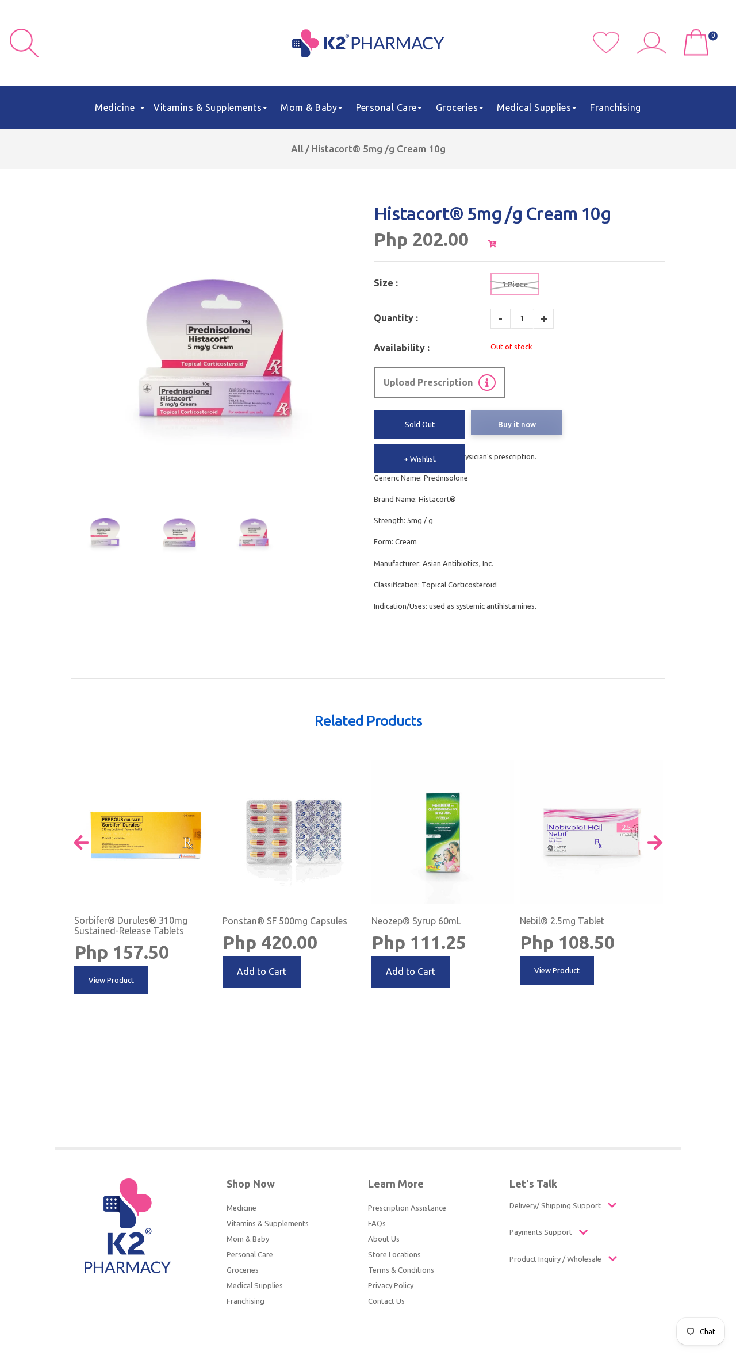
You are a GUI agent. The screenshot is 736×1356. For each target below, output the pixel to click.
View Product (111, 980)
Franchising (245, 1301)
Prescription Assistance (407, 1208)
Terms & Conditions (401, 1270)
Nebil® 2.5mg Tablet (562, 921)
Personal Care (250, 1254)
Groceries (243, 1270)
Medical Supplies (255, 1285)
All (297, 148)
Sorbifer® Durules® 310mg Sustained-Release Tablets (130, 925)
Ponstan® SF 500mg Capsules (285, 921)
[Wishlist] (615, 51)
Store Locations (394, 1254)
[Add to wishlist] (207, 769)
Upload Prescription (428, 382)
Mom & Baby (248, 1239)
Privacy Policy (390, 1285)
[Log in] (656, 51)
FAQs (377, 1223)
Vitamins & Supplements (268, 1223)
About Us (384, 1239)
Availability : (402, 348)
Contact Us (386, 1301)
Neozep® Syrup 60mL (416, 921)
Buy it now (517, 424)
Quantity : (396, 318)
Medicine (241, 1208)
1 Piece (515, 284)
